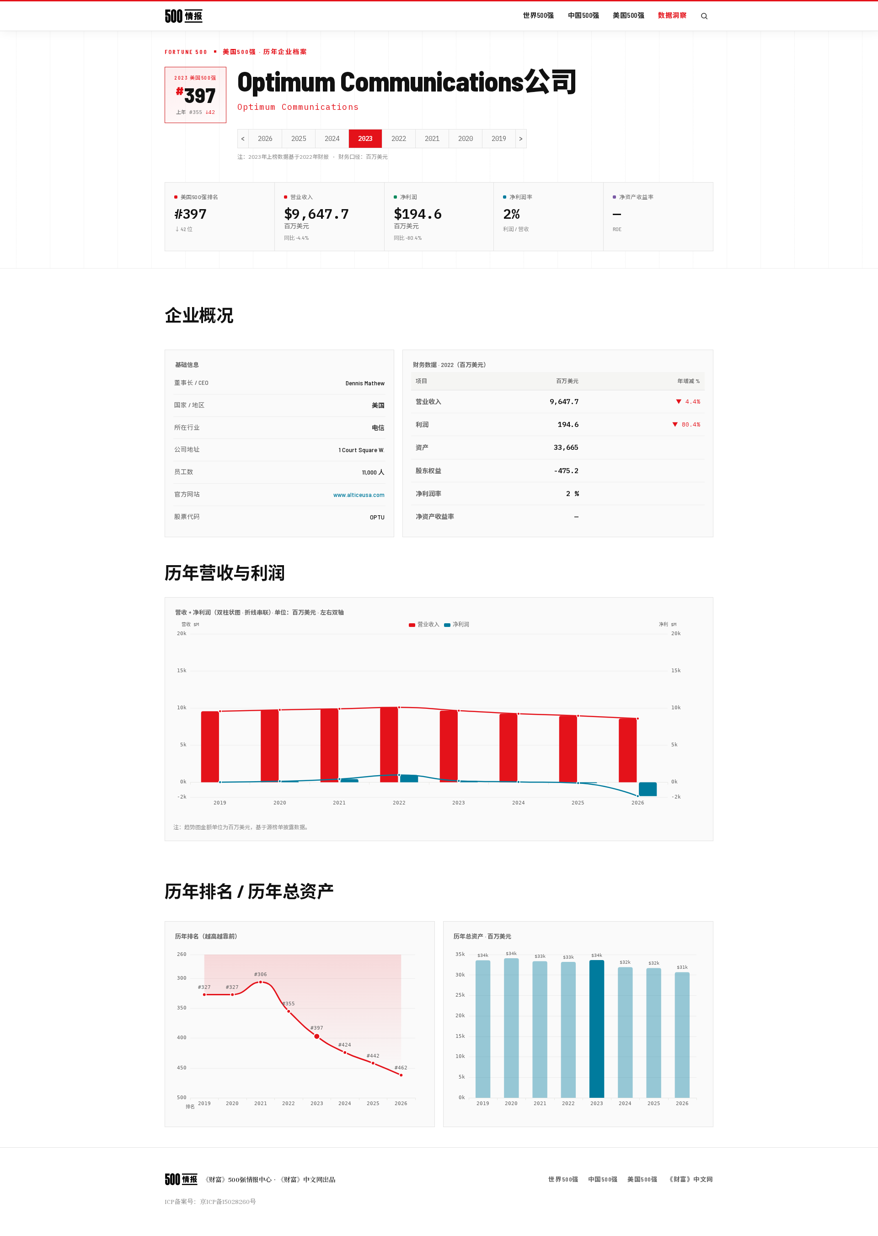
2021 (432, 139)
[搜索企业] (704, 16)
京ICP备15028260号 (228, 1201)
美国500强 (628, 15)
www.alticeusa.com (359, 494)
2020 (465, 139)
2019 (499, 139)
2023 (365, 139)
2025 (298, 139)
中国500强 (584, 15)
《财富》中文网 (690, 1179)
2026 (265, 139)
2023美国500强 (195, 78)
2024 (332, 139)
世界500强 (538, 15)
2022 (398, 139)
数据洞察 (672, 15)
